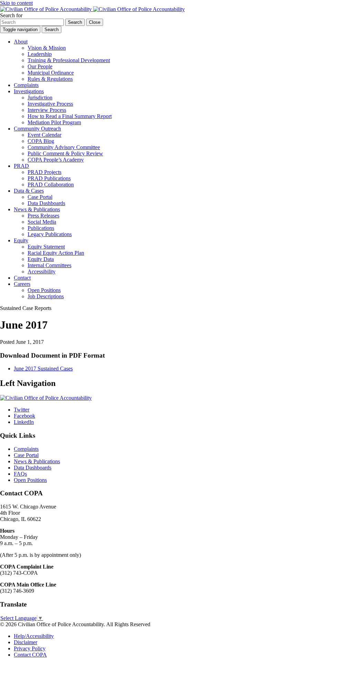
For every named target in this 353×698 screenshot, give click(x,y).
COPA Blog (41, 141)
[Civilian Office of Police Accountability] (92, 9)
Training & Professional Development (69, 60)
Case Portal (40, 197)
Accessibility (42, 271)
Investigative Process (50, 104)
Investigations (29, 91)
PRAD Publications (49, 178)
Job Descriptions (46, 296)
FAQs (20, 474)
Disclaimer (25, 642)
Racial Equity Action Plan (56, 253)
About (21, 42)
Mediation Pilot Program (54, 122)
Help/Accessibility (34, 636)
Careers (22, 284)
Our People (40, 66)
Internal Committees (49, 265)
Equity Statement (46, 247)
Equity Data (41, 259)
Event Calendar (44, 135)
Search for (11, 15)
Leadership (40, 54)
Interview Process (47, 110)
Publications (41, 228)
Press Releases (43, 216)
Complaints (26, 85)
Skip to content (16, 3)
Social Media (42, 222)
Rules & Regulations (50, 79)
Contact (22, 278)
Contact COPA (30, 655)
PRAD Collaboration (51, 184)
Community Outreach (37, 129)
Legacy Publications (50, 234)
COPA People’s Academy (56, 160)
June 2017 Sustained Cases (43, 368)
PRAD (21, 166)
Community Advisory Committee (64, 147)
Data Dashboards (46, 203)
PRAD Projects (44, 172)
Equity (21, 240)
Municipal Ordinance (51, 73)
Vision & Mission (47, 48)
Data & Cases (29, 191)
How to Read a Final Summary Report (70, 116)
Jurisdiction (40, 97)
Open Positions (44, 290)
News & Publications (37, 209)
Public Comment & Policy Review (65, 153)
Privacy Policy (30, 648)
